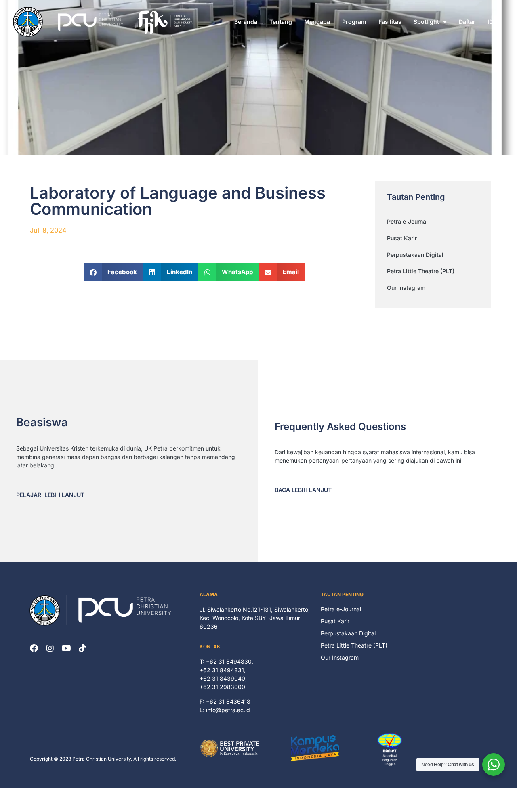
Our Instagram (406, 287)
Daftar (467, 21)
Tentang (280, 21)
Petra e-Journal (407, 221)
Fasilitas (389, 21)
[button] (113, 272)
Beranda (245, 21)
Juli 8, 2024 (48, 230)
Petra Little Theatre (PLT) (420, 271)
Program (354, 21)
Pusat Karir (402, 238)
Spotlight (426, 21)
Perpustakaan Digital (415, 254)
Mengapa (317, 21)
